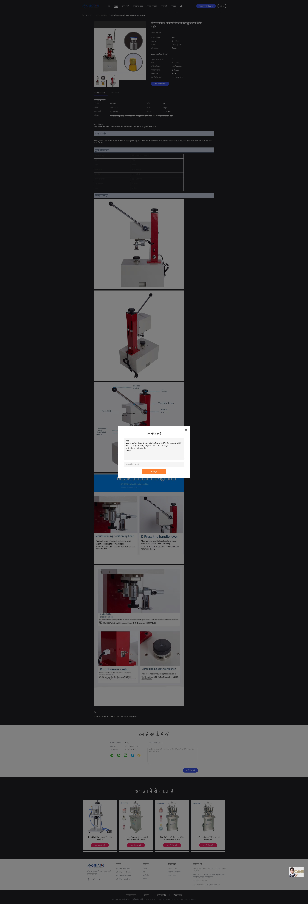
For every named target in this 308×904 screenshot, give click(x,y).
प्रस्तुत (154, 471)
